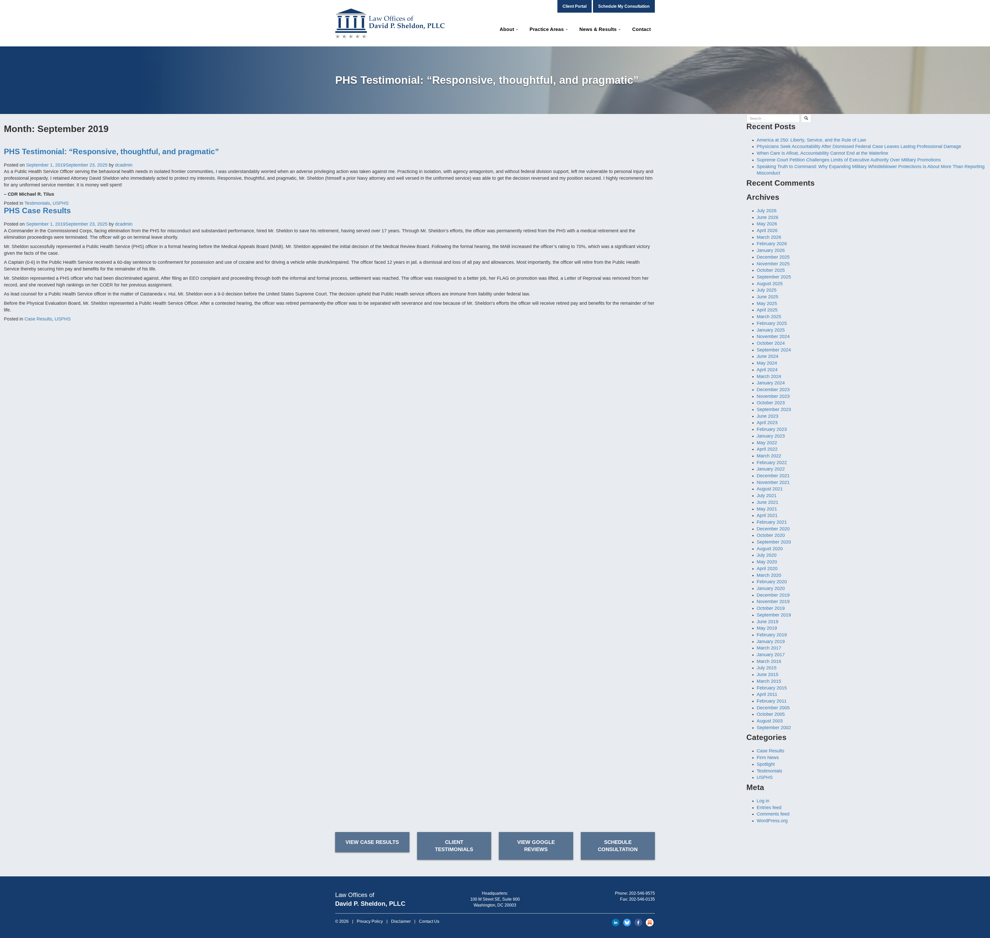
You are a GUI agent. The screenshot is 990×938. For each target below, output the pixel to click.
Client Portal (575, 6)
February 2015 (772, 687)
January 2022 (771, 469)
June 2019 (767, 621)
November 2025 (773, 263)
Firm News (768, 757)
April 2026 (767, 230)
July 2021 (767, 495)
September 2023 (774, 409)
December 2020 (773, 528)
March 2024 (769, 376)
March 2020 (769, 575)
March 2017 (769, 648)
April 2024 (767, 369)
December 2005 (773, 707)
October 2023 (771, 402)
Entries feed (769, 807)
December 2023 (773, 389)
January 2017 (771, 654)
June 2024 (767, 356)
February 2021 (772, 522)
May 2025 (767, 303)
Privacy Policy (370, 921)
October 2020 (771, 535)
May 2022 (767, 442)
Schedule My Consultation (624, 6)
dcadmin (124, 165)
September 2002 (774, 727)
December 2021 (773, 475)
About (507, 29)
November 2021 (773, 482)
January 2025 (771, 330)
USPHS (61, 203)
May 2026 (767, 223)
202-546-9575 (642, 893)
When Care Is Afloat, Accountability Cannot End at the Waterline (822, 153)
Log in (763, 800)
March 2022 (769, 455)
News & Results (598, 29)
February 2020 (772, 581)
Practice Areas (547, 29)
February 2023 (772, 429)
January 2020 (771, 588)
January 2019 (771, 641)
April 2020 (767, 568)
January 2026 (771, 250)
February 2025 (772, 323)
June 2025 (767, 296)
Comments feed (773, 814)
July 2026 (767, 210)
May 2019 (767, 628)
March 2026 (769, 237)
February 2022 (772, 462)
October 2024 (771, 343)
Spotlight (766, 764)
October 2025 (771, 270)
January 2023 (771, 436)
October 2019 (771, 608)
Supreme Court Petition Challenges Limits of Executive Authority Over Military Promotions (849, 159)
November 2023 (773, 396)
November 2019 (773, 601)
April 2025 (767, 309)
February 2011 (772, 701)
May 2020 (767, 561)
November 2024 (773, 336)
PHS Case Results (37, 210)
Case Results (38, 319)
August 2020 (770, 548)
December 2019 (773, 595)
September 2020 (774, 542)
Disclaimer (401, 921)
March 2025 (769, 316)
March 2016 (769, 661)
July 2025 (767, 290)
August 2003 (770, 720)
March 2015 (769, 681)
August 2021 (770, 488)
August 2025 (770, 283)
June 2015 (767, 674)
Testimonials (37, 203)
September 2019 (774, 615)
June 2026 (767, 217)
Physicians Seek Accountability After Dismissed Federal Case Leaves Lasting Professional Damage (859, 146)
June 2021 (767, 502)
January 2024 (771, 382)
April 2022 (767, 449)
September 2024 (774, 349)
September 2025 (774, 276)
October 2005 (771, 714)
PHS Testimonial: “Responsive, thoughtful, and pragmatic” (111, 151)
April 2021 (767, 515)
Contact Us (429, 921)
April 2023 (767, 422)
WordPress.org (772, 820)
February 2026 (772, 243)
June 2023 (767, 416)
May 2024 (767, 363)
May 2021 (767, 509)
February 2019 (772, 634)
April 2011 (767, 694)
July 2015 (767, 667)
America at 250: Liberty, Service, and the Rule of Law (811, 140)
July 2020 (767, 555)
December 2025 (773, 257)
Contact (641, 29)
